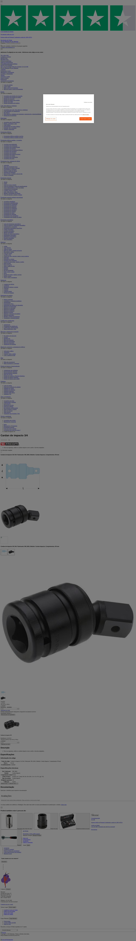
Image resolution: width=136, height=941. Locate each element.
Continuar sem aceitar (88, 102)
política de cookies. (86, 114)
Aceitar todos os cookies (85, 118)
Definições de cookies (51, 118)
